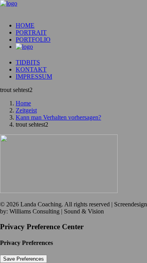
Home (23, 103)
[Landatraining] (73, 8)
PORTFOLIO (33, 39)
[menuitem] (81, 25)
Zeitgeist (26, 110)
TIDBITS (28, 62)
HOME (25, 25)
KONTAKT (31, 69)
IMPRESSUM (34, 76)
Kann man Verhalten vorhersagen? (58, 117)
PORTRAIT (31, 32)
